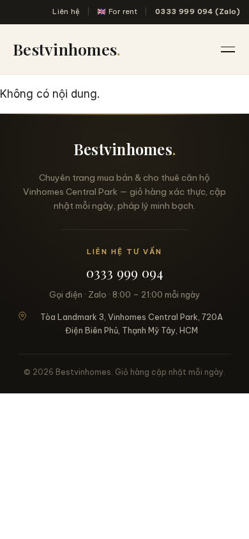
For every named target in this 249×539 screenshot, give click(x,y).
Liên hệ (66, 11)
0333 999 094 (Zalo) (197, 11)
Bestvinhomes (67, 48)
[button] (228, 49)
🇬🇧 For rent (117, 11)
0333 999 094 (124, 272)
